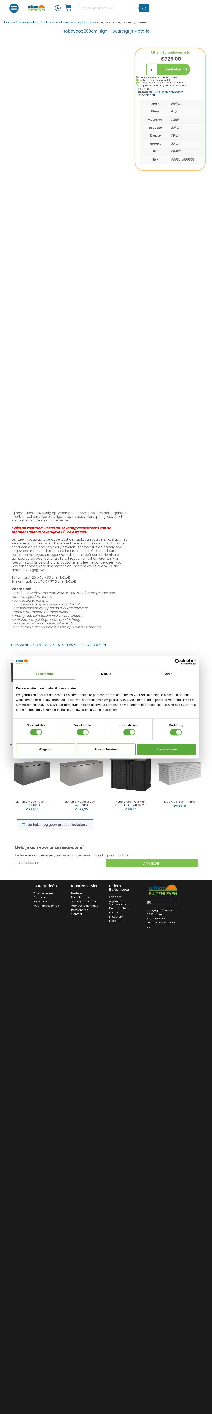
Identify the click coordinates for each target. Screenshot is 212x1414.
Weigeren (45, 749)
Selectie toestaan (106, 749)
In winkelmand (175, 69)
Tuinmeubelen (27, 22)
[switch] (83, 732)
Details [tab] (106, 673)
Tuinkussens (49, 22)
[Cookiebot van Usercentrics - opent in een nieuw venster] (178, 662)
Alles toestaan (166, 749)
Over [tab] (168, 673)
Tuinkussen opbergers (77, 22)
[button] (14, 8)
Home (8, 22)
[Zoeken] (144, 8)
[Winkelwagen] (68, 7)
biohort (150, 95)
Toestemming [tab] (44, 673)
